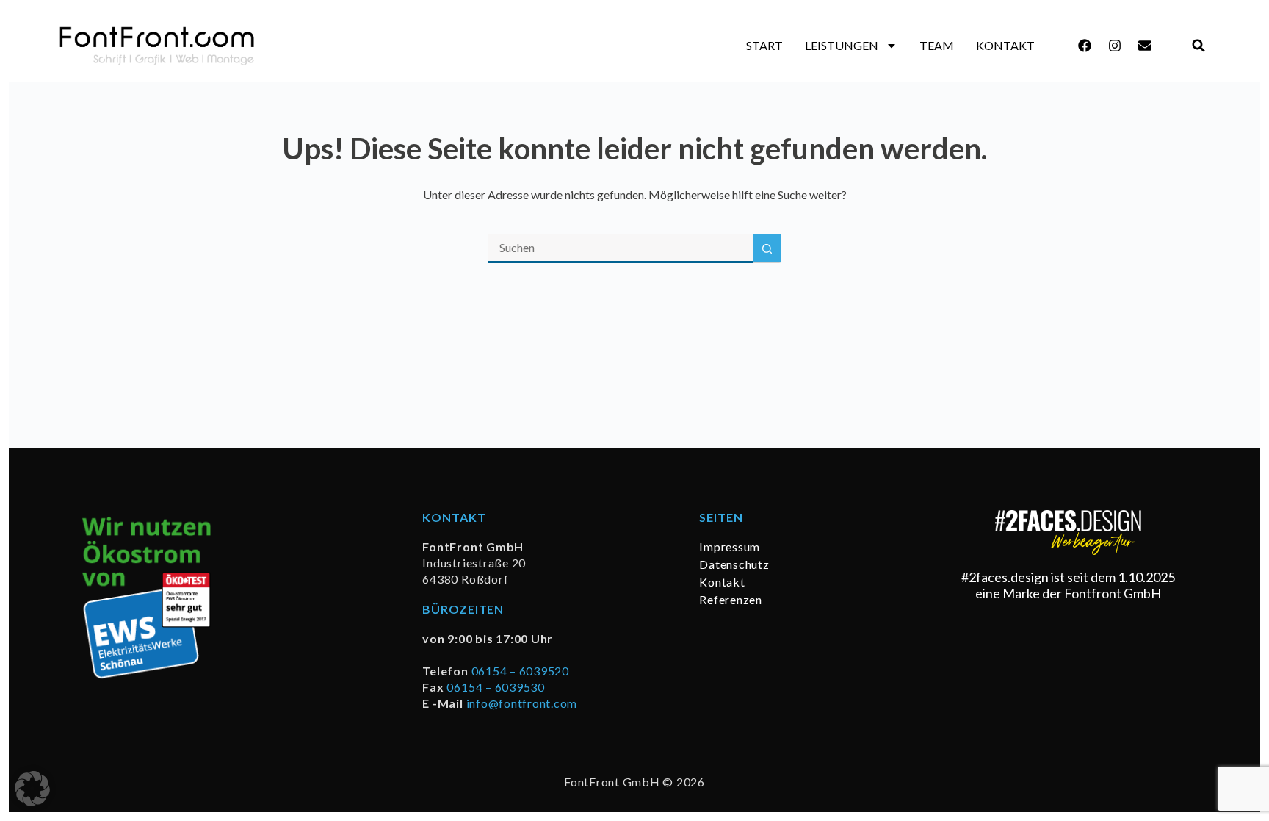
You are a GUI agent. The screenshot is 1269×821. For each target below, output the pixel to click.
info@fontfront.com (522, 703)
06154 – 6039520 (520, 671)
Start (764, 45)
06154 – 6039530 (495, 687)
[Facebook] (1084, 45)
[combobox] (620, 248)
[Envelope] (1145, 45)
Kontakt (1005, 45)
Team (936, 45)
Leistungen (841, 45)
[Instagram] (1115, 45)
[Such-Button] (767, 248)
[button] (1198, 46)
